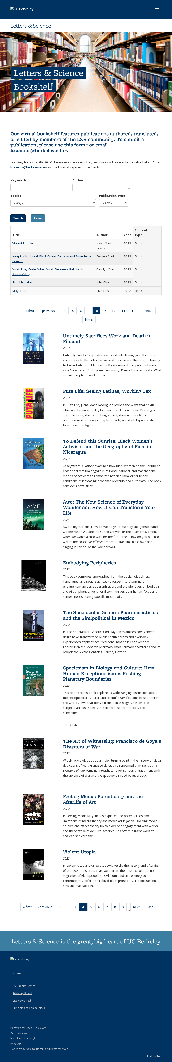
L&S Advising (22, 1000)
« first (31, 311)
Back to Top (154, 1056)
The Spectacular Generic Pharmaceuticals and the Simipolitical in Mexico (110, 615)
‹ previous (48, 311)
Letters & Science (30, 26)
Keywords (18, 180)
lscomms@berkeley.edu (38, 150)
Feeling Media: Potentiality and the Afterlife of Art (103, 799)
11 (125, 311)
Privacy (15, 1043)
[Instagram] (30, 966)
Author (77, 180)
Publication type (112, 195)
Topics (15, 195)
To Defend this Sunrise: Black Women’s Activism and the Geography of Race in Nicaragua (108, 446)
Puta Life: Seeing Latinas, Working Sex (107, 391)
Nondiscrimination (22, 1038)
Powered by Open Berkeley (28, 1028)
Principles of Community (29, 1008)
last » (90, 320)
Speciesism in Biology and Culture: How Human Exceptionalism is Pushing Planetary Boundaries (108, 673)
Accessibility (18, 1033)
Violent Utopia (22, 243)
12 (135, 311)
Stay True (19, 290)
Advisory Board (22, 993)
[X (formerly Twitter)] (14, 966)
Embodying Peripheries (89, 562)
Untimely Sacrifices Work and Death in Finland (107, 338)
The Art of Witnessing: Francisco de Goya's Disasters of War (112, 744)
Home (17, 973)
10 (115, 311)
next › (150, 311)
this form (76, 144)
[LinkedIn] (22, 966)
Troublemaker (22, 282)
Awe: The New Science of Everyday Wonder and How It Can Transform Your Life (109, 507)
